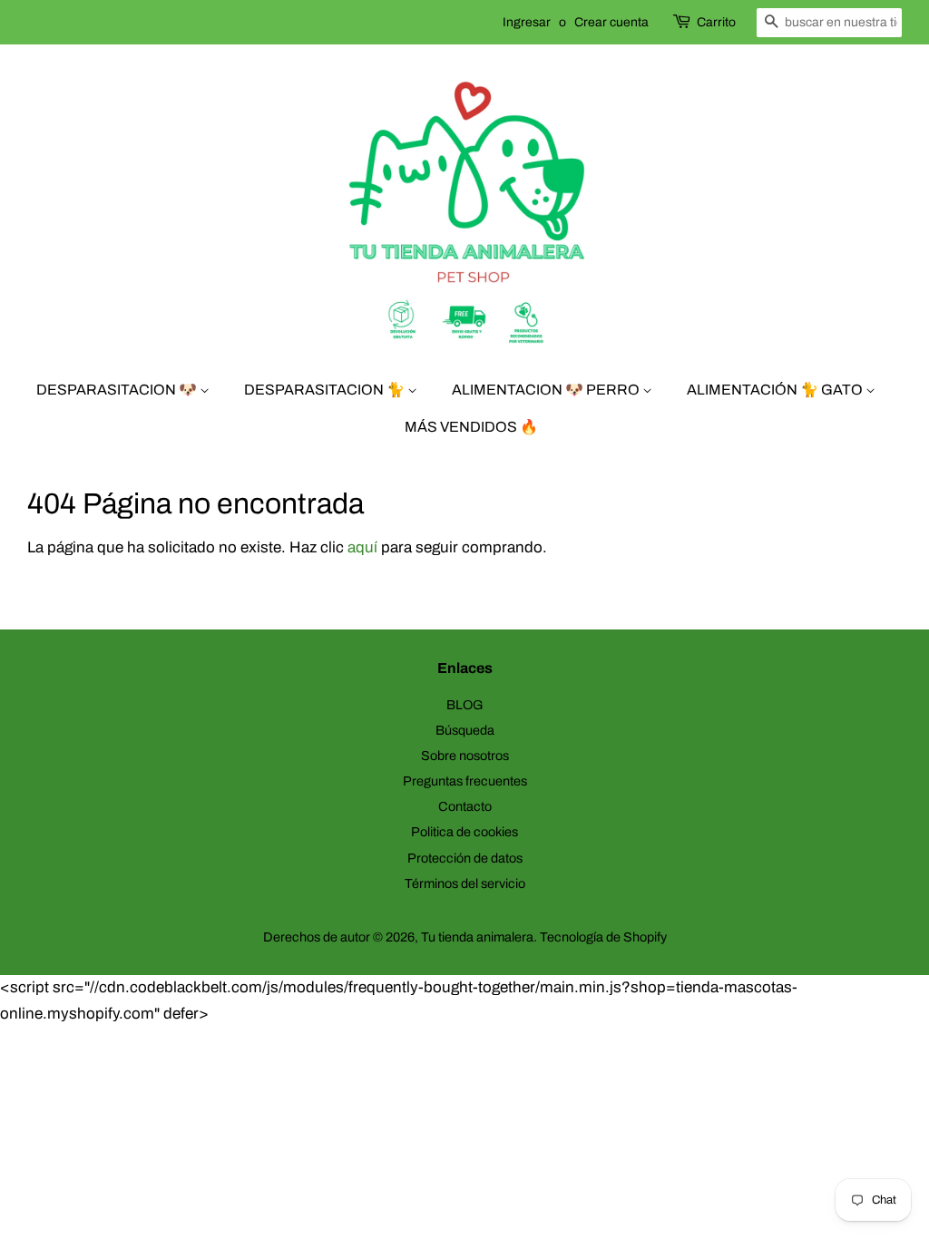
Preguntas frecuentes (465, 781)
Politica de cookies (464, 831)
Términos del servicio (465, 883)
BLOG (465, 705)
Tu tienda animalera (477, 937)
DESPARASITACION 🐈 (325, 389)
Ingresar (527, 22)
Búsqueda (464, 730)
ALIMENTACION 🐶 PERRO (547, 389)
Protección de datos (465, 858)
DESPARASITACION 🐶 (118, 389)
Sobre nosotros (465, 755)
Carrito (716, 22)
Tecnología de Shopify (603, 937)
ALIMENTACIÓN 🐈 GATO (776, 389)
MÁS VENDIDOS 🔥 (471, 426)
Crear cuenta (611, 22)
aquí (362, 547)
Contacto (465, 806)
